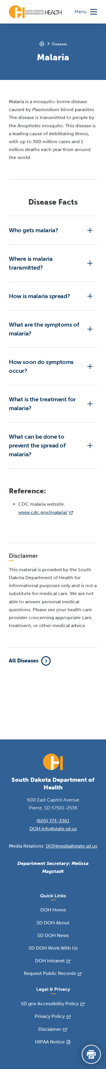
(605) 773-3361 (53, 821)
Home (42, 43)
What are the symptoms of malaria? (44, 329)
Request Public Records (50, 973)
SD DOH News (53, 935)
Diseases (59, 44)
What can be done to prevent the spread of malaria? (37, 445)
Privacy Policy (50, 1016)
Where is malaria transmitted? (31, 263)
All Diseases (23, 660)
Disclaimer (49, 1029)
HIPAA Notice (50, 1042)
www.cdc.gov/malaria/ (42, 512)
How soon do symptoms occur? (41, 366)
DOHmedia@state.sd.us (71, 846)
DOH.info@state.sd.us (53, 828)
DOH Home (53, 910)
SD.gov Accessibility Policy (50, 1003)
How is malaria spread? (39, 296)
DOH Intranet (50, 960)
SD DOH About (53, 923)
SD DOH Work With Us (53, 948)
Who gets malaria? (33, 230)
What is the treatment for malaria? (42, 404)
